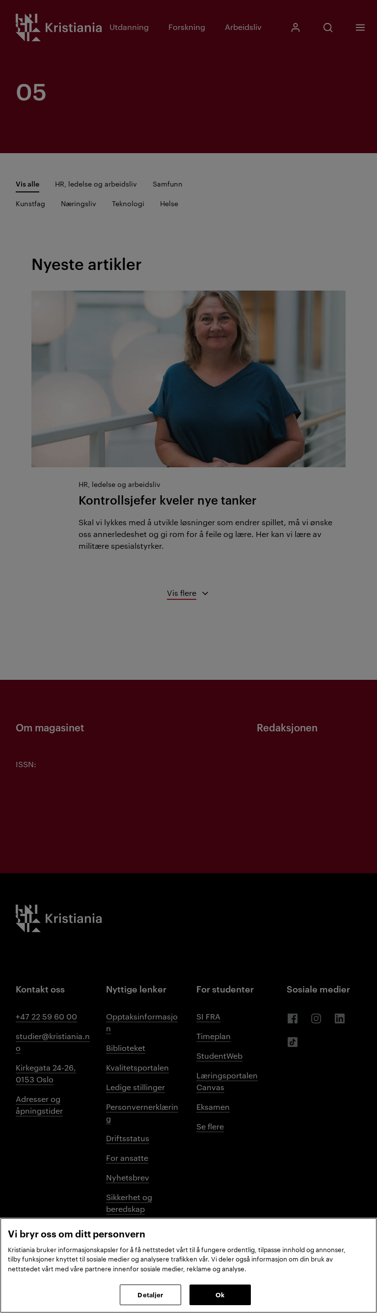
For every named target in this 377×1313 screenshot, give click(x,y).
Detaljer (150, 1294)
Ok (219, 1294)
